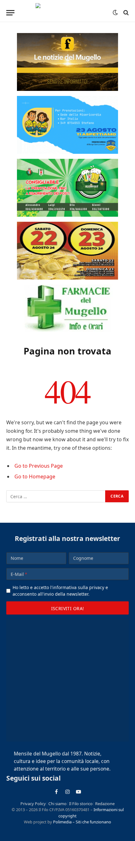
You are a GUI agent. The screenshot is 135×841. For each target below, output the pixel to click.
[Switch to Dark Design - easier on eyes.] (115, 12)
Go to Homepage (34, 476)
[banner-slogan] (67, 62)
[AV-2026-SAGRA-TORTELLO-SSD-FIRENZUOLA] (67, 251)
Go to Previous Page (38, 465)
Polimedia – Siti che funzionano (82, 822)
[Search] (125, 13)
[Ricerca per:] (56, 496)
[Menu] (10, 13)
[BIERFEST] (67, 188)
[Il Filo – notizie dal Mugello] (67, 12)
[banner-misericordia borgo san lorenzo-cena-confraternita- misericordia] (67, 125)
